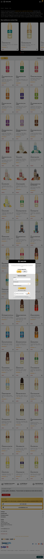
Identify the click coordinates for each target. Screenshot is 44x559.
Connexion (22, 288)
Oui (19, 271)
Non (25, 271)
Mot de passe (15, 281)
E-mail (14, 277)
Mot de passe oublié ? (22, 290)
